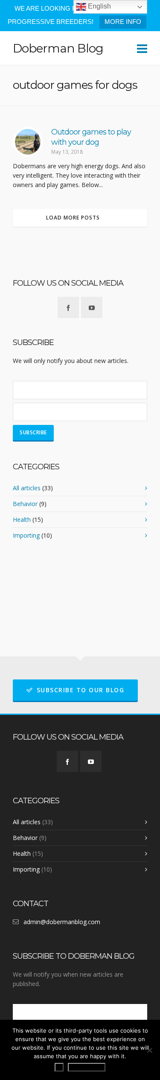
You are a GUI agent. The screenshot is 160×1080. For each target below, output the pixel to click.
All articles (27, 488)
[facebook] (68, 307)
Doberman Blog (58, 48)
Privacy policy (87, 1067)
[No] (149, 1050)
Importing (26, 535)
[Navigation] (142, 48)
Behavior (25, 504)
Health (22, 519)
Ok (59, 1067)
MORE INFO (123, 21)
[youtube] (91, 307)
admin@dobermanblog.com (61, 922)
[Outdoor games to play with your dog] (28, 142)
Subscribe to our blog (81, 690)
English (98, 6)
